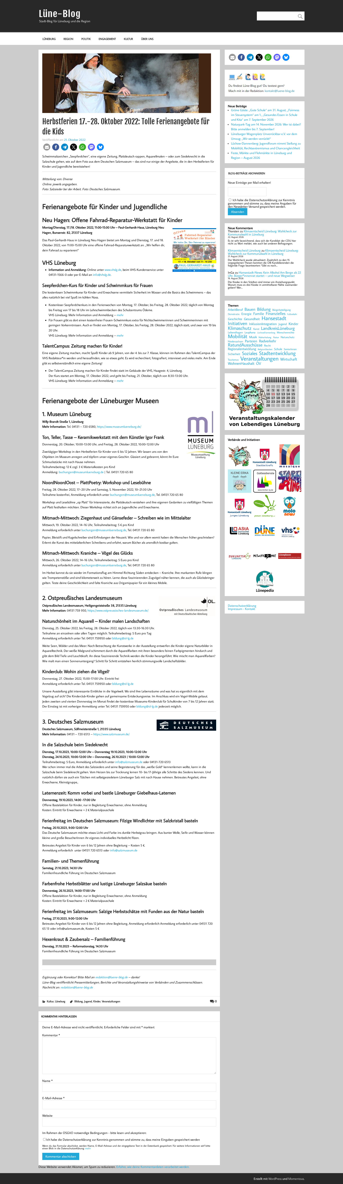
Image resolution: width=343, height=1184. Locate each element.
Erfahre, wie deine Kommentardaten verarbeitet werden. (152, 1167)
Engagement (107, 39)
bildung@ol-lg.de (123, 638)
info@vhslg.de (102, 275)
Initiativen (237, 323)
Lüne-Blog (60, 13)
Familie (258, 314)
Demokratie (234, 314)
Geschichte (235, 318)
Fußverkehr (292, 314)
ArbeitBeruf (235, 309)
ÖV (258, 363)
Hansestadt (274, 318)
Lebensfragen (235, 332)
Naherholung (265, 337)
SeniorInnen (290, 349)
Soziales (249, 353)
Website (47, 1115)
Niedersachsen (235, 341)
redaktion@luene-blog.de (111, 977)
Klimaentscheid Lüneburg (244, 250)
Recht (267, 345)
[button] (46, 147)
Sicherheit (234, 353)
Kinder (96, 1001)
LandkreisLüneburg (278, 328)
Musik (253, 337)
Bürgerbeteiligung (281, 310)
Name (47, 1080)
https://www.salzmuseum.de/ (111, 734)
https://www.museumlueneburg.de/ (119, 426)
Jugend (88, 1001)
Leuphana (250, 332)
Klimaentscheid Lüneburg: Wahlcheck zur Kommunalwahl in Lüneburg (262, 232)
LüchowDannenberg (266, 332)
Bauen (250, 309)
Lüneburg (49, 39)
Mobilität (237, 336)
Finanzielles (275, 314)
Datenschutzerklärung (242, 606)
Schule (278, 348)
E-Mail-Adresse (53, 1098)
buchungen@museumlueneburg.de (81, 472)
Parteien (251, 341)
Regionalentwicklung (242, 349)
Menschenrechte (285, 332)
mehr (120, 315)
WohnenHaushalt (241, 363)
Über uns (147, 39)
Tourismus (233, 359)
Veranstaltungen (111, 1001)
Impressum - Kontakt (241, 609)
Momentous (296, 1179)
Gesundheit (252, 319)
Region (68, 39)
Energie (246, 313)
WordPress (275, 1179)
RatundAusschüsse (245, 345)
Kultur (128, 39)
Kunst (256, 329)
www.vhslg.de (113, 270)
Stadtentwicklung (277, 353)
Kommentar (51, 1035)
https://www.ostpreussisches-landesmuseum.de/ (118, 610)
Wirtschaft (288, 359)
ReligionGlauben (265, 349)
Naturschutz (287, 337)
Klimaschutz (239, 328)
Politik (86, 39)
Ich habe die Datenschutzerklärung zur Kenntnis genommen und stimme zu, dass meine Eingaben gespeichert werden (123, 1139)
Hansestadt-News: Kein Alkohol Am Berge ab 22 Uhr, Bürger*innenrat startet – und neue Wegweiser (264, 274)
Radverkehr (267, 341)
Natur (276, 337)
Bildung (78, 1001)
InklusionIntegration (263, 324)
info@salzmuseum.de (129, 762)
